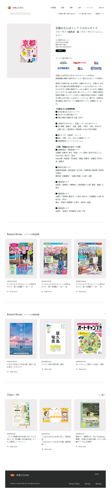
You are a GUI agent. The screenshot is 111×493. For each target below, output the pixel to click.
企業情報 (53, 7)
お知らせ (101, 7)
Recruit (87, 484)
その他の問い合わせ (85, 13)
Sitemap (98, 484)
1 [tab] (105, 233)
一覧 (102, 395)
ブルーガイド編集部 (65, 32)
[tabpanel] (21, 266)
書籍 (71, 7)
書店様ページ (100, 13)
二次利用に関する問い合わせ (66, 13)
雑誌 (62, 7)
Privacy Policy (74, 484)
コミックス (89, 7)
